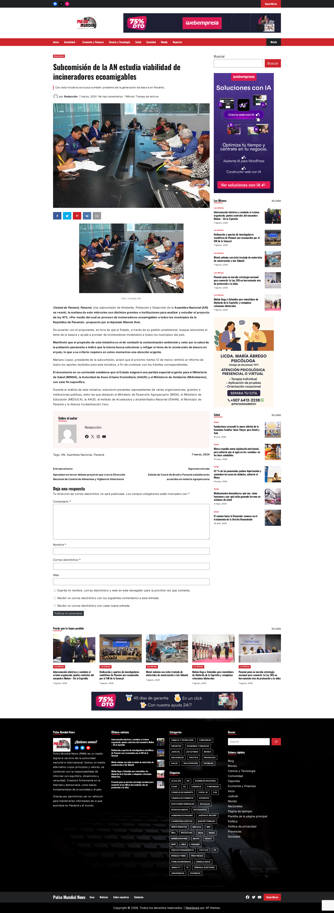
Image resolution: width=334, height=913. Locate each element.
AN (63, 454)
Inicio (231, 791)
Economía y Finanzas (198, 746)
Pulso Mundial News (69, 897)
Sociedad (208, 763)
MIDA (200, 833)
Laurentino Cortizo (181, 821)
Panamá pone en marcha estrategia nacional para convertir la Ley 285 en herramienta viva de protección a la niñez (237, 280)
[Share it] (87, 216)
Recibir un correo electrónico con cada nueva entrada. (93, 605)
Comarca (196, 787)
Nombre (59, 544)
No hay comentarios (110, 96)
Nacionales (59, 56)
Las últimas (219, 208)
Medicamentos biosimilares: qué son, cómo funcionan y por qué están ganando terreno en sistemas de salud (237, 496)
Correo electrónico (67, 559)
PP (215, 850)
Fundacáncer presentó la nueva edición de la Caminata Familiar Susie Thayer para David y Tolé (237, 429)
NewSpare (192, 908)
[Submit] (276, 741)
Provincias (210, 757)
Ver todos (276, 200)
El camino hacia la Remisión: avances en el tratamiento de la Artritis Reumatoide (235, 517)
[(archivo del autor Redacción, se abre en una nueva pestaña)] (55, 98)
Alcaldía (176, 781)
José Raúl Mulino (207, 815)
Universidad (177, 873)
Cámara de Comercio (182, 798)
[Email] (97, 216)
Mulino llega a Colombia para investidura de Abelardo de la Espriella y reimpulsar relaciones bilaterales (236, 302)
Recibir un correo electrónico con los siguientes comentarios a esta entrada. (108, 598)
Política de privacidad (242, 826)
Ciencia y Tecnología (182, 740)
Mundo (207, 752)
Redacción (71, 96)
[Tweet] (67, 216)
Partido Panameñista (182, 850)
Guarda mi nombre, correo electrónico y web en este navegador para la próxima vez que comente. (123, 590)
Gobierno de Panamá (182, 815)
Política (193, 757)
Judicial (175, 752)
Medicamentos (179, 827)
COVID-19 (203, 792)
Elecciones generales (182, 804)
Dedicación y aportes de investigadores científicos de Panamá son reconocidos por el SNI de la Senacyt (237, 237)
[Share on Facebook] (57, 216)
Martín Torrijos (206, 821)
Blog (231, 761)
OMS (183, 844)
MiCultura (186, 833)
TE (187, 867)
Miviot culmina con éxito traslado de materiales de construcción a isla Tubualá (238, 258)
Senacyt (176, 867)
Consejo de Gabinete (182, 792)
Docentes (204, 798)
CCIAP (174, 787)
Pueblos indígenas (181, 862)
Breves (232, 766)
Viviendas (195, 873)
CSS (215, 792)
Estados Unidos (179, 810)
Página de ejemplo (240, 811)
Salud (216, 422)
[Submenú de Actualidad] (76, 42)
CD (184, 787)
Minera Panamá (179, 839)
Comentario (62, 501)
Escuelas (205, 804)
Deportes (176, 746)
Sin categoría (191, 763)
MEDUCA (197, 827)
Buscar (219, 56)
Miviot (208, 839)
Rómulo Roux (203, 862)
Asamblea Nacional (79, 454)
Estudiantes (200, 810)
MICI (173, 833)
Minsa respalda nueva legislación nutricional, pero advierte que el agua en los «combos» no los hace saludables (237, 452)
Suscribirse (272, 897)
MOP (173, 844)
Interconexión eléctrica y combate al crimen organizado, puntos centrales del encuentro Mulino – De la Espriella (236, 215)
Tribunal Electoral (204, 867)
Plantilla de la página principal (247, 816)
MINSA (196, 839)
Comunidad (205, 740)
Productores (178, 856)
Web (56, 575)
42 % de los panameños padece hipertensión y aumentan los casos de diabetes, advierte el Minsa (237, 474)
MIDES (212, 833)
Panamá (99, 454)
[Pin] (77, 216)
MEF (208, 827)
